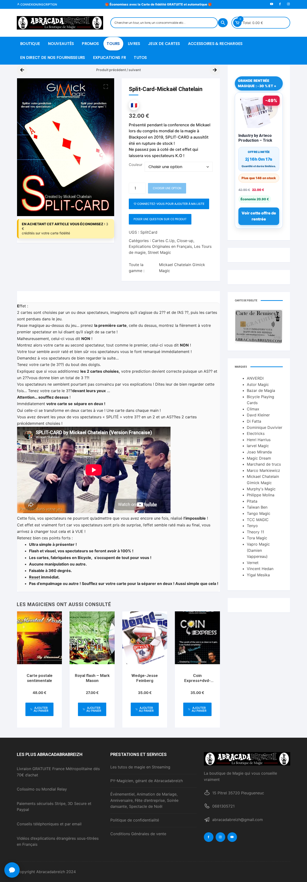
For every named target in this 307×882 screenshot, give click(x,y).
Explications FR (109, 57)
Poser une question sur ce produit (160, 219)
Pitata (252, 501)
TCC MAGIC (258, 519)
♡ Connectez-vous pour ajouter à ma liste (169, 204)
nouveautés (61, 43)
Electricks (256, 433)
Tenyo (252, 525)
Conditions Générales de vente (138, 833)
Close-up (185, 240)
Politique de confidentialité (134, 820)
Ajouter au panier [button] (41, 709)
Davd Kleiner (258, 415)
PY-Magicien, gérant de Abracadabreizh (146, 780)
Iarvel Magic (258, 445)
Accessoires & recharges (215, 43)
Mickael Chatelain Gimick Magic (182, 267)
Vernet (253, 562)
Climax (253, 409)
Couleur (135, 164)
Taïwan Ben (257, 507)
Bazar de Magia (261, 390)
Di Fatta (254, 421)
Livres (134, 43)
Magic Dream (259, 458)
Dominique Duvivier (264, 427)
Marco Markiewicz (263, 470)
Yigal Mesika (258, 574)
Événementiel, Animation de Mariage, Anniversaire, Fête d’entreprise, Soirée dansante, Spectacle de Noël (144, 800)
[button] (105, 86)
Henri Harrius (259, 439)
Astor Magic (258, 384)
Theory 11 (255, 531)
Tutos (140, 57)
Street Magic (159, 252)
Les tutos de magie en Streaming (140, 767)
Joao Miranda (259, 452)
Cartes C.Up (163, 240)
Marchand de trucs (264, 464)
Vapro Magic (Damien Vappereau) (258, 550)
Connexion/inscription (38, 4)
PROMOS (90, 43)
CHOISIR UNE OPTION (167, 188)
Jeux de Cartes (164, 43)
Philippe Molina (260, 495)
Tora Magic (257, 537)
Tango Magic (258, 513)
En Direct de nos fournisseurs (52, 57)
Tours (113, 43)
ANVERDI (255, 378)
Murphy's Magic (261, 489)
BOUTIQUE (30, 43)
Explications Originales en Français (160, 246)
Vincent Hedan (260, 568)
